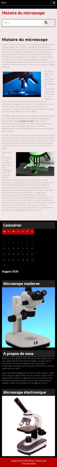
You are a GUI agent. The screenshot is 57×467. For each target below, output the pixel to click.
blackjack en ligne (26, 121)
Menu (4, 2)
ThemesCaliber (28, 463)
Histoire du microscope (23, 13)
